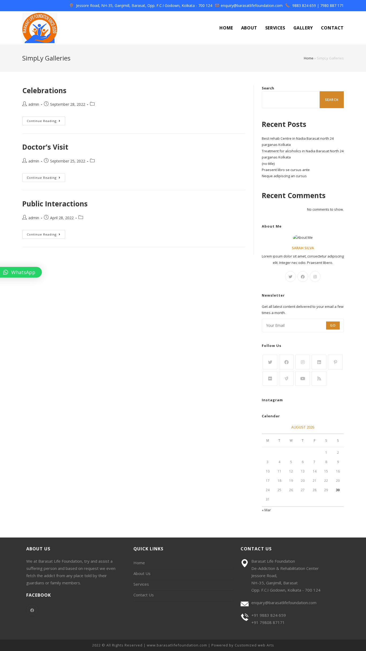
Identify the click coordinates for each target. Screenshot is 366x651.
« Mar (266, 510)
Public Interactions (55, 204)
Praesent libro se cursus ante (286, 169)
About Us (142, 573)
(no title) (268, 163)
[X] (290, 276)
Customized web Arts (254, 645)
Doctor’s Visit (45, 147)
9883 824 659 (304, 5)
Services (141, 584)
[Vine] (286, 378)
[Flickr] (270, 378)
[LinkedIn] (319, 362)
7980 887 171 (332, 5)
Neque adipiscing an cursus (284, 175)
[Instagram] (315, 276)
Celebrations (44, 90)
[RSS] (319, 378)
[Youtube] (302, 378)
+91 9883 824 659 (268, 615)
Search (268, 88)
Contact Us (143, 594)
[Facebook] (302, 276)
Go (333, 325)
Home (308, 58)
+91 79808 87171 (268, 622)
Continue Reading (46, 120)
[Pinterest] (335, 362)
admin (33, 104)
